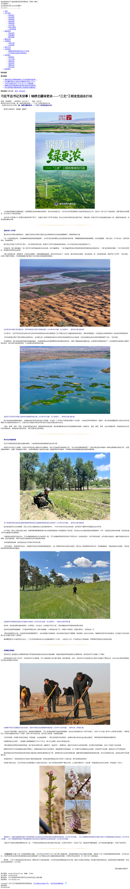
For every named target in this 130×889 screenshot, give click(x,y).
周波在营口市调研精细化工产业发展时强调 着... (21, 79)
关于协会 (8, 13)
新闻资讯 (8, 31)
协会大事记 (12, 27)
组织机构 (11, 19)
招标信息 (11, 61)
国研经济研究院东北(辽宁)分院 (18, 51)
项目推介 (11, 57)
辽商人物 (11, 43)
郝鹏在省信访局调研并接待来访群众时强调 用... (21, 85)
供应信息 (11, 63)
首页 (6, 11)
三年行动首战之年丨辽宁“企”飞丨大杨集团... (19, 83)
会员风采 (11, 45)
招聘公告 (11, 65)
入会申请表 (12, 29)
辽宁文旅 (11, 59)
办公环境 (11, 25)
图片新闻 (11, 37)
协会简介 (11, 15)
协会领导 (11, 17)
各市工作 (8, 47)
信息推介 (8, 55)
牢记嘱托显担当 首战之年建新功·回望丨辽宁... (20, 81)
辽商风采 (8, 41)
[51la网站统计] (66, 883)
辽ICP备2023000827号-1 (41, 883)
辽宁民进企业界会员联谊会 (17, 53)
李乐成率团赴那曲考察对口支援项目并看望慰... (20, 87)
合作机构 (8, 49)
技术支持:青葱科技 (57, 883)
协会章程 (11, 21)
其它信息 (11, 67)
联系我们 (8, 69)
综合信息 (22, 91)
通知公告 (8, 39)
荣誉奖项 (11, 23)
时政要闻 (11, 35)
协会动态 (11, 33)
